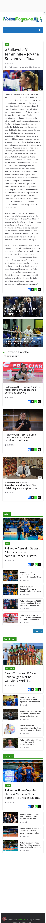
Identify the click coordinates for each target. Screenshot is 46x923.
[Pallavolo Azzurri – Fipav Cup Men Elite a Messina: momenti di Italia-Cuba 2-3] (10, 846)
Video (7, 543)
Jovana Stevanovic (20, 67)
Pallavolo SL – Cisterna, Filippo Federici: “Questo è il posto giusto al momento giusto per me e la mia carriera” (30, 699)
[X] (32, 289)
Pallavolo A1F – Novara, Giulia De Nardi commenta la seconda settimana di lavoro (23, 389)
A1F (7, 44)
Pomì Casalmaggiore (33, 67)
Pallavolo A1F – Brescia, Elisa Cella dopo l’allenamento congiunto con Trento (20, 437)
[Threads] (39, 289)
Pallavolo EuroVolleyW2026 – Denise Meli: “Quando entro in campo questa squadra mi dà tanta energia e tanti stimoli (30, 831)
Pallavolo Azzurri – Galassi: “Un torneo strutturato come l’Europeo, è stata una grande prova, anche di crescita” (22, 552)
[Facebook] (29, 289)
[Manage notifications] (4, 919)
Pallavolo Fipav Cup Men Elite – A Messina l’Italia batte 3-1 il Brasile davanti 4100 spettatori (22, 794)
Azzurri (8, 785)
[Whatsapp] (35, 289)
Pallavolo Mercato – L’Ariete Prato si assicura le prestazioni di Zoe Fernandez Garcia (31, 742)
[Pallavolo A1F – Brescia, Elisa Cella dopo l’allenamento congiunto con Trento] (23, 411)
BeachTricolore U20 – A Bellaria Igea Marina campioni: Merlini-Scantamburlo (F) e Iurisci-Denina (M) (22, 676)
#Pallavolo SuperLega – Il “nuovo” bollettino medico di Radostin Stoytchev (21, 311)
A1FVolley (10, 67)
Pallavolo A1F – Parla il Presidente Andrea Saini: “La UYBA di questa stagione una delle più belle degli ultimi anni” (22, 487)
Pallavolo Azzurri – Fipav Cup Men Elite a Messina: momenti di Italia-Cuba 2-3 (30, 845)
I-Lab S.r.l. (22, 920)
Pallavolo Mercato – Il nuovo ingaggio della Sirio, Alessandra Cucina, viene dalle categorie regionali (30, 728)
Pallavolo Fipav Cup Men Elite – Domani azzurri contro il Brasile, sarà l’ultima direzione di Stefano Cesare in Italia (29, 816)
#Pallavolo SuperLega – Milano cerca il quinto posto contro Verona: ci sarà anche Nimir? (22, 341)
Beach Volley (10, 668)
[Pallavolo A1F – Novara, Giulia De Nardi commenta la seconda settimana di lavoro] (23, 363)
